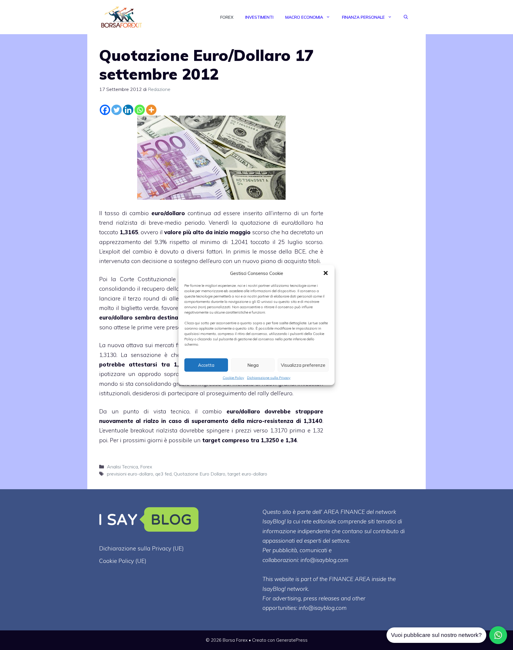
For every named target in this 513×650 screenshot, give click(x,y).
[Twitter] (116, 110)
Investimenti (259, 17)
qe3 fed (163, 474)
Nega (253, 365)
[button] (326, 273)
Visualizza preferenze (303, 365)
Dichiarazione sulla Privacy (268, 377)
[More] (151, 110)
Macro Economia (304, 17)
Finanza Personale (363, 17)
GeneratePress (292, 640)
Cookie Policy (233, 377)
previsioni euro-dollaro (130, 474)
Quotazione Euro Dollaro (199, 474)
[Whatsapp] (139, 110)
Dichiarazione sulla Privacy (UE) (141, 548)
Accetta (206, 365)
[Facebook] (105, 110)
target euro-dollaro (247, 474)
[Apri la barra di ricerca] (406, 17)
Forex (226, 17)
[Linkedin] (128, 110)
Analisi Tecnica (122, 467)
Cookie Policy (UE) (122, 560)
